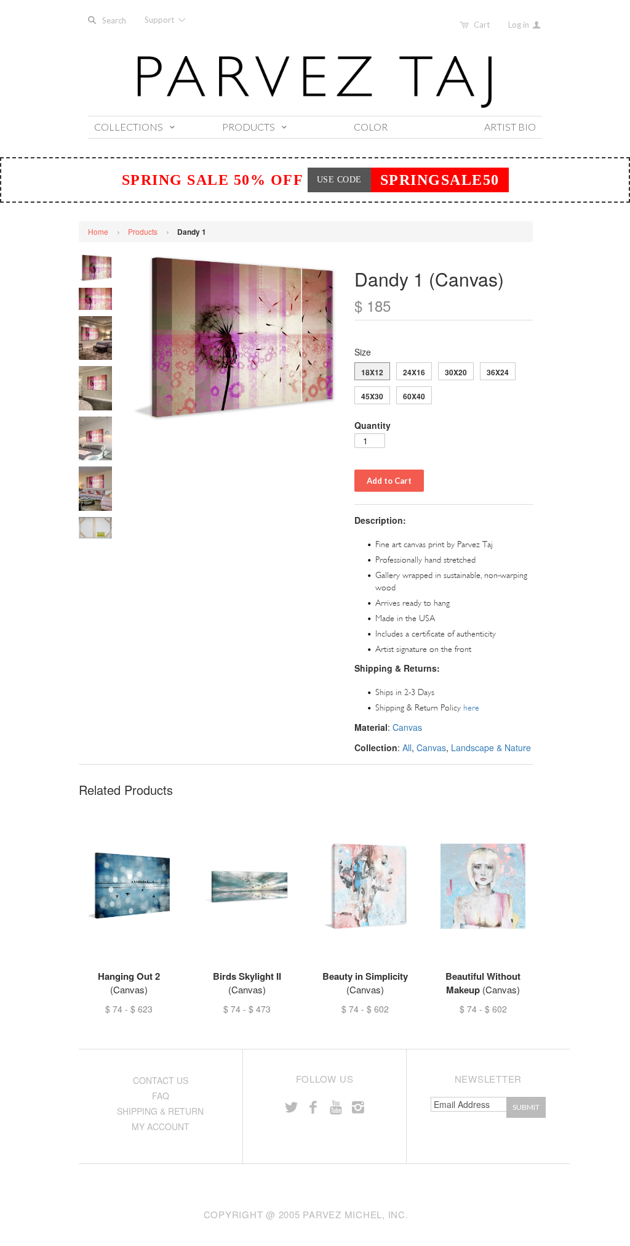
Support (160, 20)
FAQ (160, 1095)
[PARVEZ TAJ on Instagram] (358, 1106)
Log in (519, 25)
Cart (482, 25)
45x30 (372, 396)
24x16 (414, 372)
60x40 (414, 396)
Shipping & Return (160, 1111)
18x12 (372, 372)
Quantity (372, 425)
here (471, 707)
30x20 (456, 372)
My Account (160, 1126)
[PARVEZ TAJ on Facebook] (313, 1106)
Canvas (407, 727)
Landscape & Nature (491, 747)
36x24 (498, 372)
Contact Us (160, 1080)
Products (143, 231)
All (407, 747)
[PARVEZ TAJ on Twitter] (291, 1106)
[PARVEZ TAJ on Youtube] (335, 1106)
